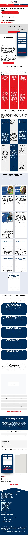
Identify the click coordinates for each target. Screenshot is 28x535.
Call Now (4, 22)
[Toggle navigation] (26, 6)
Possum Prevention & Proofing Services (6, 502)
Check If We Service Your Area (14, 411)
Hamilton (21, 406)
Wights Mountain (7, 398)
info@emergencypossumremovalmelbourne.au (10, 517)
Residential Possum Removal (5, 505)
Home (15, 493)
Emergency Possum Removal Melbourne (13, 531)
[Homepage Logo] (13, 1)
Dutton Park (7, 406)
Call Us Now (14, 484)
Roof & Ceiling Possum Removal (5, 504)
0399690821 (4, 476)
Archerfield (7, 403)
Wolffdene (20, 403)
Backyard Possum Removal (5, 508)
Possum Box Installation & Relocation (6, 503)
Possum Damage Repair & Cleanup (6, 510)
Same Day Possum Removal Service (6, 509)
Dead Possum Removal (4, 507)
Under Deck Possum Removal (5, 506)
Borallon (21, 398)
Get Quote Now (10, 22)
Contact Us (16, 494)
